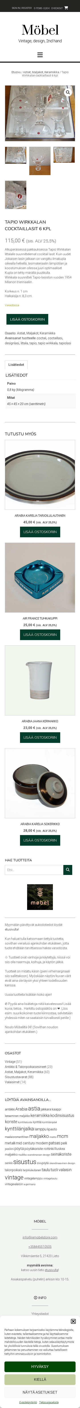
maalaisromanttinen (17, 1137)
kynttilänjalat (49, 1122)
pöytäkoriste (33, 1149)
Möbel (40, 31)
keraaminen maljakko (17, 1116)
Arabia (21, 1109)
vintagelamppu (33, 1178)
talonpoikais (13, 1170)
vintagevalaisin (14, 1184)
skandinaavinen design (62, 1163)
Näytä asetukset (40, 1392)
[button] (73, 1321)
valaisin (65, 1169)
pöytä (19, 1149)
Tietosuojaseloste (49, 1402)
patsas (54, 1143)
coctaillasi (55, 338)
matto (53, 1137)
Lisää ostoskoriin (27, 319)
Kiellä (40, 1379)
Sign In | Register (22, 8)
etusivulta (11, 929)
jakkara (46, 1109)
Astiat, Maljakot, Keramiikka (41, 72)
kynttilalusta (25, 1122)
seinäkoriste (61, 1154)
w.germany (30, 1184)
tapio (33, 343)
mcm (62, 1136)
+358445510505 (40, 1246)
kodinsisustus (62, 1115)
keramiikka (40, 1115)
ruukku (22, 1154)
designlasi (12, 343)
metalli (10, 1143)
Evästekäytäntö (28, 1402)
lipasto (52, 1129)
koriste (11, 1121)
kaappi (56, 1109)
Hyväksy (40, 1367)
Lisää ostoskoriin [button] (40, 532)
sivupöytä (43, 1163)
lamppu (40, 1129)
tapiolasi (65, 343)
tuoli (54, 1170)
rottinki (49, 1149)
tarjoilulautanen (32, 1170)
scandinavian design (38, 1154)
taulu (46, 1169)
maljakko (39, 1136)
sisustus (24, 1162)
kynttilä (37, 1122)
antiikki (10, 1109)
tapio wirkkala (48, 343)
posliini (9, 1149)
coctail (41, 338)
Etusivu (16, 72)
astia (34, 1108)
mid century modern (32, 1143)
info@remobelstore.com (40, 1237)
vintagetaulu (50, 1178)
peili (64, 1143)
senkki (9, 1163)
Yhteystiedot (40, 1314)
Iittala (24, 343)
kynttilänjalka (19, 1129)
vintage (14, 1177)
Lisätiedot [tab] (16, 365)
